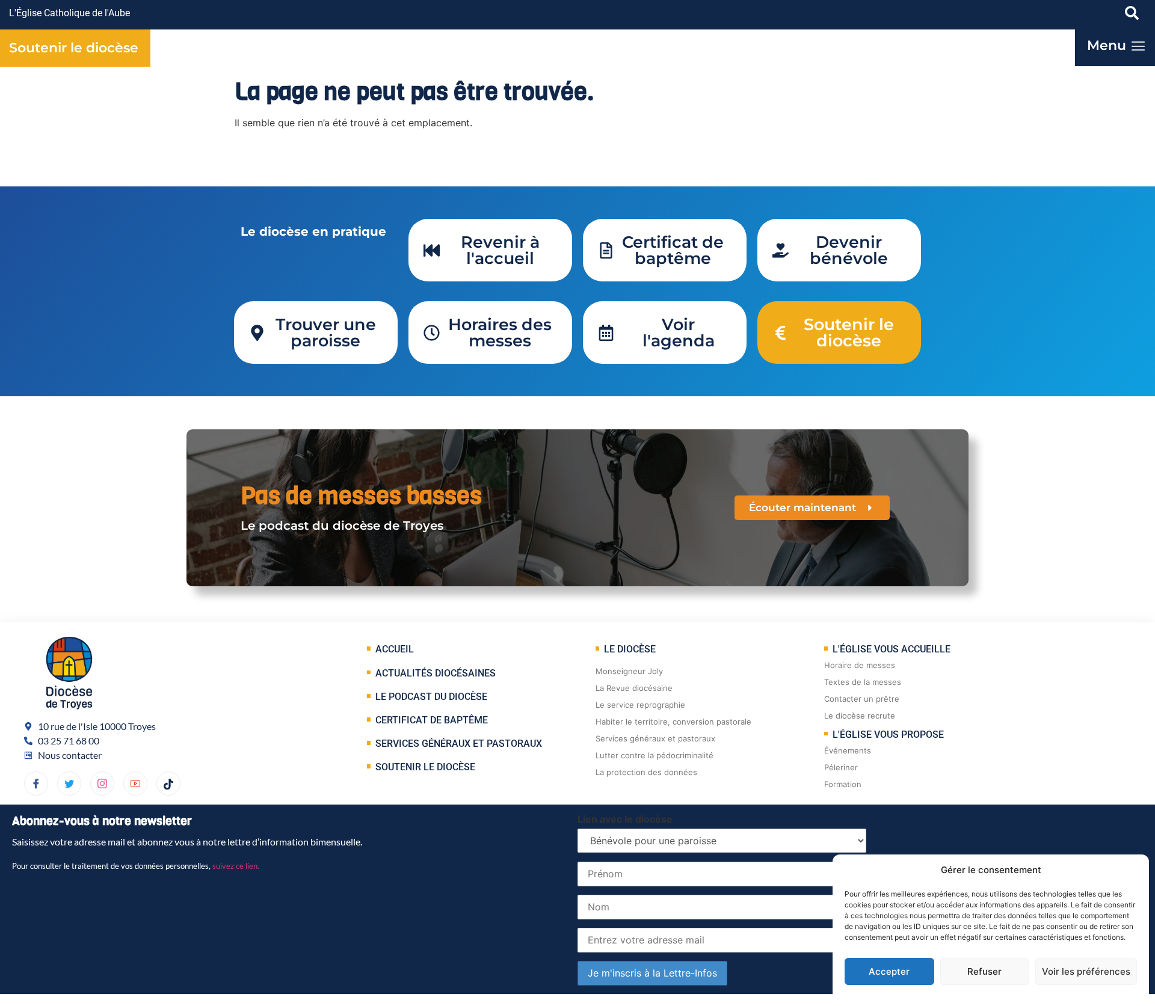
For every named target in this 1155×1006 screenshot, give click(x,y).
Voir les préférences (1086, 971)
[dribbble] (102, 783)
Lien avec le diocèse (625, 819)
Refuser (984, 971)
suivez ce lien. (235, 866)
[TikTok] (168, 783)
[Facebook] (36, 783)
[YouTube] (135, 783)
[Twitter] (69, 783)
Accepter (889, 971)
